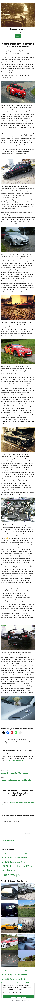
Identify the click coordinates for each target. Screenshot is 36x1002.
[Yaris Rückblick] (9, 891)
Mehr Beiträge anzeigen (15, 760)
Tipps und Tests (19, 52)
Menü (18, 36)
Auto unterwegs (10, 52)
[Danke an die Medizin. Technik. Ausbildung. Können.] (26, 891)
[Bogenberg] (26, 958)
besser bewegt (18, 29)
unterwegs (27, 52)
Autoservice (16, 854)
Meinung (6, 861)
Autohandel (6, 854)
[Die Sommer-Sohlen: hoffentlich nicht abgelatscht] (26, 925)
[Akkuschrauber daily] (26, 942)
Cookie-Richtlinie (20, 993)
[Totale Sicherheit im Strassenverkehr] (9, 908)
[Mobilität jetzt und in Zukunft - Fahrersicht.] (9, 958)
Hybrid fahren (21, 857)
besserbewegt (7, 840)
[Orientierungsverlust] (26, 908)
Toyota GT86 (27, 54)
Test (22, 54)
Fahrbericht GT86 (12, 54)
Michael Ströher (13, 50)
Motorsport (15, 862)
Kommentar (28, 833)
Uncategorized (9, 870)
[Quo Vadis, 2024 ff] (9, 942)
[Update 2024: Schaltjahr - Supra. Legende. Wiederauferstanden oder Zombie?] (9, 925)
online (14, 866)
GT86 (18, 54)
